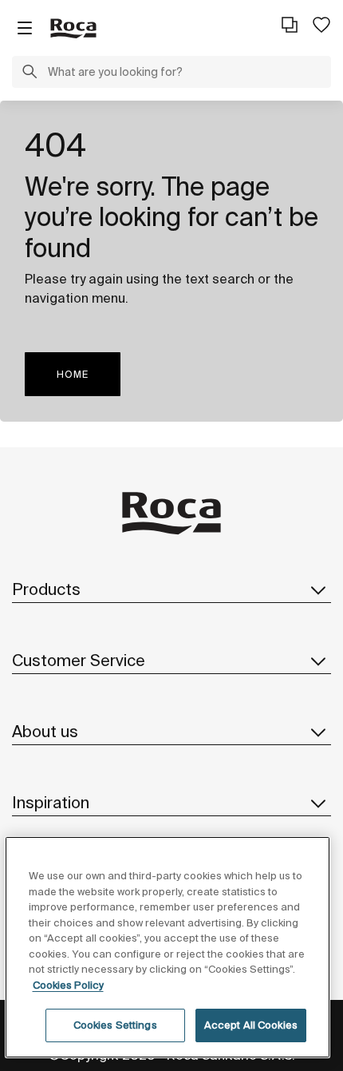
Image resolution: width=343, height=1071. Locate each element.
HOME (73, 374)
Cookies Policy (68, 985)
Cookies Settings (115, 1025)
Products (46, 589)
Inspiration (50, 802)
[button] (29, 73)
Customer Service (78, 660)
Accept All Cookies (251, 1025)
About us (45, 731)
